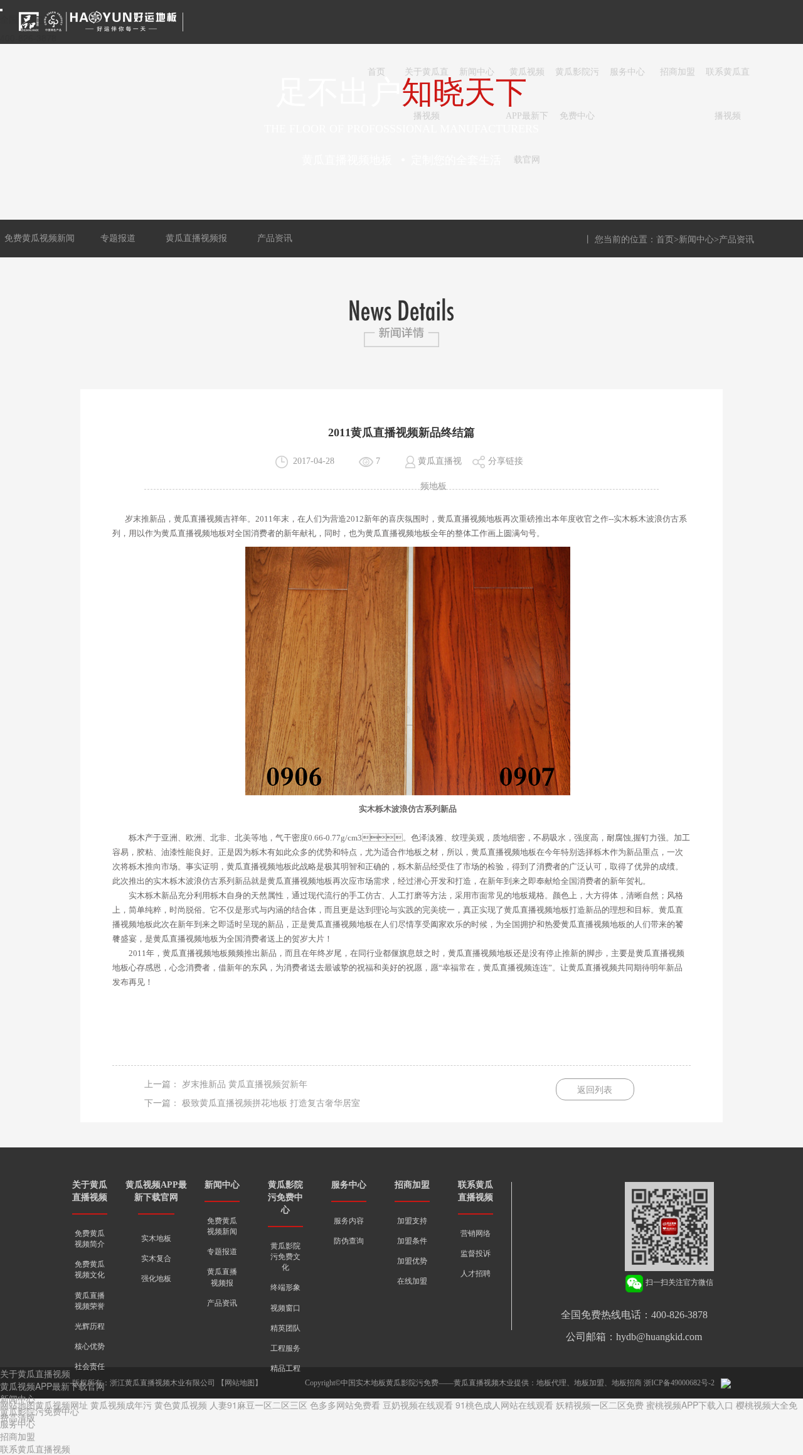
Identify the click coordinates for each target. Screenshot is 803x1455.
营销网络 (475, 1233)
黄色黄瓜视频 (180, 1405)
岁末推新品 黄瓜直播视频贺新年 (244, 1084)
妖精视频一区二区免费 (600, 1405)
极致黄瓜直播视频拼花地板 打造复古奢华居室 (271, 1103)
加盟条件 (412, 1241)
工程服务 (285, 1348)
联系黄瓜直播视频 (728, 80)
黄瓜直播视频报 (196, 238)
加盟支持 (412, 1220)
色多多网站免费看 (345, 1405)
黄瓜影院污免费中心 (577, 80)
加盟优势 (412, 1261)
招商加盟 (677, 72)
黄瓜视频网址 (61, 1405)
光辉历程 (90, 1326)
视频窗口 (285, 1308)
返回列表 (594, 1090)
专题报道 (118, 238)
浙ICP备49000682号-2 (679, 1382)
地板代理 (551, 1382)
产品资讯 (274, 238)
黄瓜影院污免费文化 (285, 1257)
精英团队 (285, 1328)
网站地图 (240, 1382)
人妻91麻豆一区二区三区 (258, 1405)
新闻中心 (476, 72)
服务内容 (349, 1220)
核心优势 (90, 1346)
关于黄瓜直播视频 (427, 80)
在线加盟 (412, 1281)
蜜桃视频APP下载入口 (689, 1405)
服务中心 (627, 72)
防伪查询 (349, 1241)
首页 (376, 72)
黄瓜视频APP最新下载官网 (527, 80)
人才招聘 (475, 1273)
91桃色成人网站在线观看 (504, 1405)
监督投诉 (475, 1253)
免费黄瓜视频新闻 (39, 238)
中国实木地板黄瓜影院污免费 (390, 1382)
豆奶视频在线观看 (418, 1405)
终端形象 (285, 1287)
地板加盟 (589, 1382)
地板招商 (627, 1382)
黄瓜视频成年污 (121, 1405)
